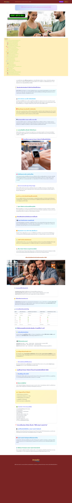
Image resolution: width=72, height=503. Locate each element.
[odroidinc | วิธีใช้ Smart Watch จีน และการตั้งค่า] (9, 1)
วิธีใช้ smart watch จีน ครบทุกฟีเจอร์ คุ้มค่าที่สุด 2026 (21, 1)
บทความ (30, 1)
